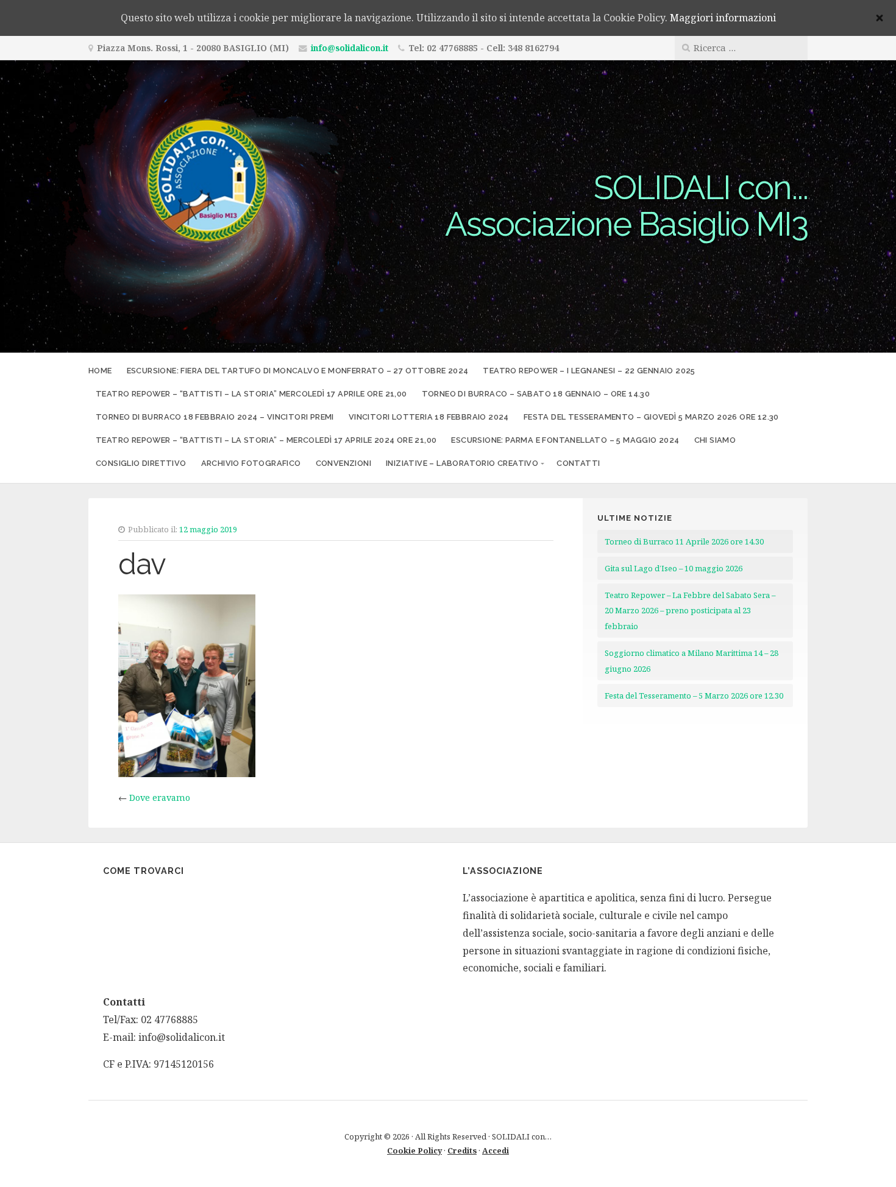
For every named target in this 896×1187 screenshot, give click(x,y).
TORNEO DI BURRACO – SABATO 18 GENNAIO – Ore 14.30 (536, 393)
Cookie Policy (414, 1150)
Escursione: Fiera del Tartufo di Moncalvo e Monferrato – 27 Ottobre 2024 (298, 370)
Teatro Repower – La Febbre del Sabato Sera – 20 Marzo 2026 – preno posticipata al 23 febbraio (690, 611)
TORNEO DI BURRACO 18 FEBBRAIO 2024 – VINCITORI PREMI (215, 416)
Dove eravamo (159, 797)
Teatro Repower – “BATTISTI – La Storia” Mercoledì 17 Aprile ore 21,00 (251, 393)
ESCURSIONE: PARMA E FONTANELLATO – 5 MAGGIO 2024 (565, 440)
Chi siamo (715, 440)
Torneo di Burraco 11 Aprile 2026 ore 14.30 (684, 541)
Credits (462, 1150)
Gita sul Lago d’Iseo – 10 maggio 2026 (673, 568)
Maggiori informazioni (723, 17)
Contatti (578, 463)
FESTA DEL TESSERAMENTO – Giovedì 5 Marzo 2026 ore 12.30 (651, 416)
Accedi (495, 1150)
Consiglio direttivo (141, 463)
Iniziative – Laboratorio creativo (462, 463)
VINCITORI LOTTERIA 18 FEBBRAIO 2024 (429, 416)
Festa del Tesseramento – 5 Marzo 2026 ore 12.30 (694, 695)
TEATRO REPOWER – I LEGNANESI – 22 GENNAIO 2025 (589, 370)
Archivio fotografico (251, 463)
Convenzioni (343, 463)
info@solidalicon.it (349, 48)
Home (100, 370)
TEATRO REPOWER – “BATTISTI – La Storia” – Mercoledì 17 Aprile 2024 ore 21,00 (266, 440)
